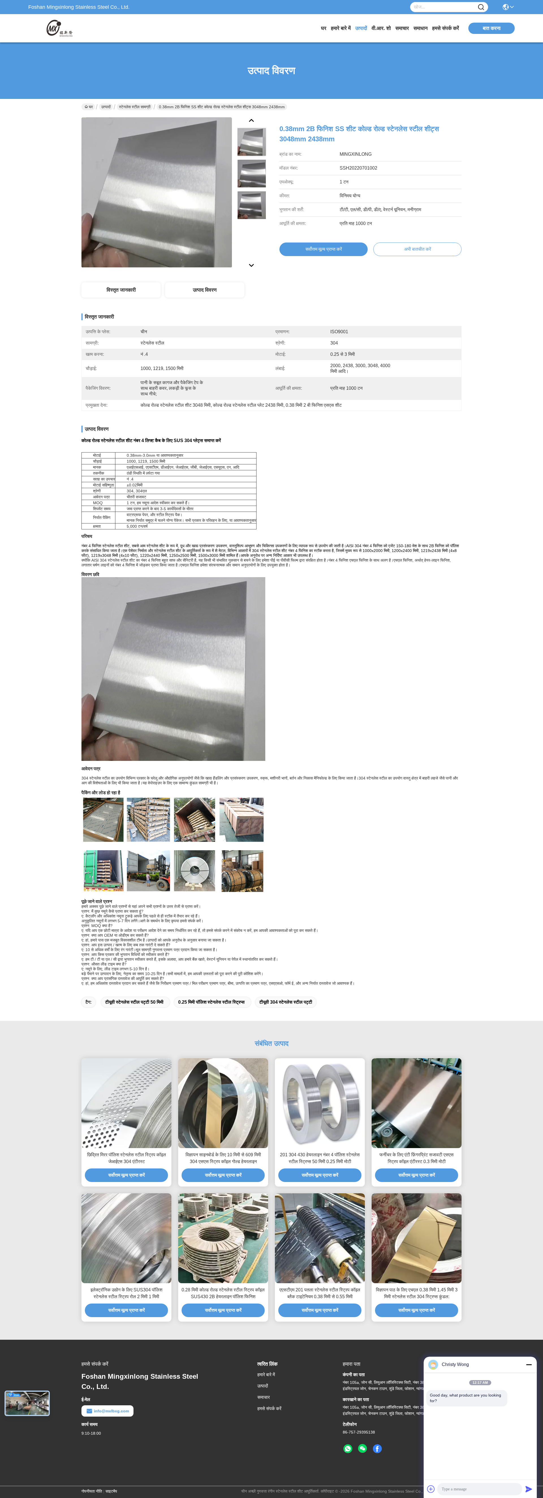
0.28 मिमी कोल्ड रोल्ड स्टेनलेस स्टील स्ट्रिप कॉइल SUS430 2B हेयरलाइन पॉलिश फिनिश (223, 1293)
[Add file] (431, 1489)
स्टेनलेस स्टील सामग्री (134, 107)
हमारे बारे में (341, 28)
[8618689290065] (348, 1448)
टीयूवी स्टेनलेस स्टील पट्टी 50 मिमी (134, 1002)
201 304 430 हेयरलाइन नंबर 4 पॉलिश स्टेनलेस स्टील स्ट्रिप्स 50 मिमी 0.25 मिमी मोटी (320, 1158)
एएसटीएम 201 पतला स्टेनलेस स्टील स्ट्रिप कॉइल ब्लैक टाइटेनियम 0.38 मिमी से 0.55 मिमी (319, 1293)
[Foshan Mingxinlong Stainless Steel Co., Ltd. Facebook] (377, 1448)
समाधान (420, 28)
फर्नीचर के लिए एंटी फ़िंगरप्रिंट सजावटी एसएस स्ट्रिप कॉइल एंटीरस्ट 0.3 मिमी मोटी (417, 1158)
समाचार (402, 28)
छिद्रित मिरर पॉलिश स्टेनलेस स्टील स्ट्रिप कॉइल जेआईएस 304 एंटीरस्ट (126, 1158)
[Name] (481, 7)
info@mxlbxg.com (111, 1411)
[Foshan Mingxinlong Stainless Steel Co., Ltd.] (59, 28)
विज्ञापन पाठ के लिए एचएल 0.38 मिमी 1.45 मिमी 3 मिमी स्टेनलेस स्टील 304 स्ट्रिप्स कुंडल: (417, 1293)
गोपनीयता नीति (91, 1491)
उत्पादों (361, 28)
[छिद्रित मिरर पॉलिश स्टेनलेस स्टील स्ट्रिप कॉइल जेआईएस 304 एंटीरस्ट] (126, 1103)
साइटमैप (111, 1491)
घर (323, 28)
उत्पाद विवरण (205, 290)
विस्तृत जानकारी (121, 290)
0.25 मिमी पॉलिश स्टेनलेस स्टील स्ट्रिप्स (211, 1002)
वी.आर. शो (381, 28)
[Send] (528, 1489)
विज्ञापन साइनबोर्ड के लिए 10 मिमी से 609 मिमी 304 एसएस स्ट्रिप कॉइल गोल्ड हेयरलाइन (223, 1158)
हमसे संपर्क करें (445, 28)
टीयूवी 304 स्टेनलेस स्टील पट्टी (285, 1002)
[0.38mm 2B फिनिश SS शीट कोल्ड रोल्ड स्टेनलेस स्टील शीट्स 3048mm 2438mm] (156, 192)
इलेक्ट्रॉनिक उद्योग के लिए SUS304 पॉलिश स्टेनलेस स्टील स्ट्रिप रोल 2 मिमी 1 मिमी (126, 1293)
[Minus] (528, 1364)
